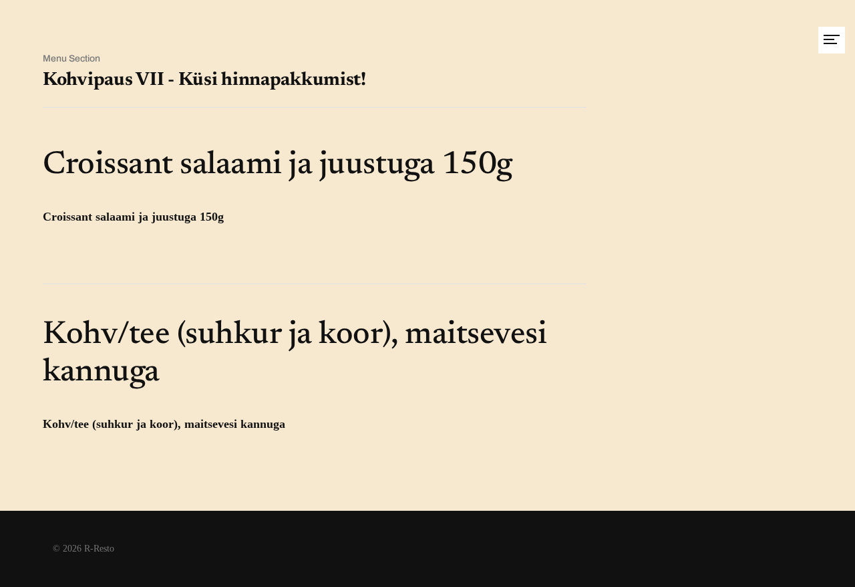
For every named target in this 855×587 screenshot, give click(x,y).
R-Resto (99, 549)
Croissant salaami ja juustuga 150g (277, 166)
